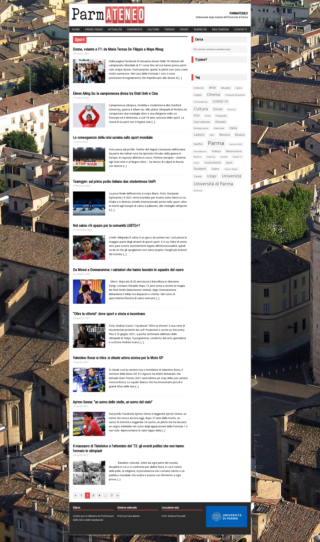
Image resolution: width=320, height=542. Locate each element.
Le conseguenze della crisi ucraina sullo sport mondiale (113, 137)
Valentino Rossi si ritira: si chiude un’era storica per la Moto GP (118, 358)
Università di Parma (213, 184)
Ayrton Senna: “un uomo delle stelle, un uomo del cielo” (113, 402)
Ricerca (197, 156)
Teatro (215, 169)
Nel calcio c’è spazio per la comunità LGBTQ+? (106, 225)
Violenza (198, 190)
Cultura (153, 29)
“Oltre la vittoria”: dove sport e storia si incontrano (109, 314)
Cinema (213, 94)
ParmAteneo (200, 151)
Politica (216, 151)
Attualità (115, 29)
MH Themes (109, 536)
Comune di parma (235, 95)
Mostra (224, 134)
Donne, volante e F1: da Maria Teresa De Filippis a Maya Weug (118, 49)
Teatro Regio (231, 169)
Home (76, 29)
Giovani (220, 122)
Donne (217, 109)
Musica (240, 135)
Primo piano (94, 29)
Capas (198, 95)
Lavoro (199, 134)
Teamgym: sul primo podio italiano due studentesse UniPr (114, 181)
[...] (180, 78)
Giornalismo (202, 122)
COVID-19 (220, 101)
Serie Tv (237, 156)
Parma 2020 (235, 144)
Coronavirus (200, 101)
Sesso (196, 162)
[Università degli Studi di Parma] (226, 516)
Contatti (240, 29)
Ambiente (199, 88)
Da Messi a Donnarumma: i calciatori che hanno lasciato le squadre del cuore (128, 269)
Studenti (200, 168)
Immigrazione (201, 128)
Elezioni (232, 109)
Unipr (212, 176)
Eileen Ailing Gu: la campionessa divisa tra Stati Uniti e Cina (115, 93)
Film (197, 115)
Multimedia (220, 29)
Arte (212, 87)
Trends (169, 29)
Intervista (219, 128)
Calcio (238, 88)
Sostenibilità (212, 162)
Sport (184, 29)
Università (134, 29)
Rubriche (200, 29)
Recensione (234, 151)
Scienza (210, 156)
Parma (216, 143)
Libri (212, 135)
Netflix (198, 144)
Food (207, 115)
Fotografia (221, 115)
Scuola (223, 156)
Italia (233, 128)
